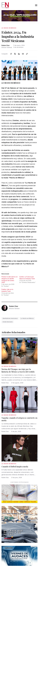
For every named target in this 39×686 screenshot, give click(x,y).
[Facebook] (11, 53)
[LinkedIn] (19, 53)
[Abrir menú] (36, 5)
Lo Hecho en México (27, 318)
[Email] (23, 53)
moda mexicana (7, 322)
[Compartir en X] (15, 53)
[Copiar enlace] (26, 53)
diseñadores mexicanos (10, 318)
